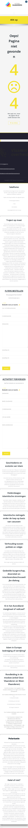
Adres (5, 324)
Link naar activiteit (6, 417)
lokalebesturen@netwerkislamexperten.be (10, 173)
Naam (5, 393)
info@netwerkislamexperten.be (7, 168)
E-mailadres (6, 316)
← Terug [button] (4, 302)
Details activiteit (7, 425)
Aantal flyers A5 (5, 358)
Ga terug (15, 123)
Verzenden (6, 368)
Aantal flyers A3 (5, 350)
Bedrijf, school (7, 401)
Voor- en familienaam (8, 308)
